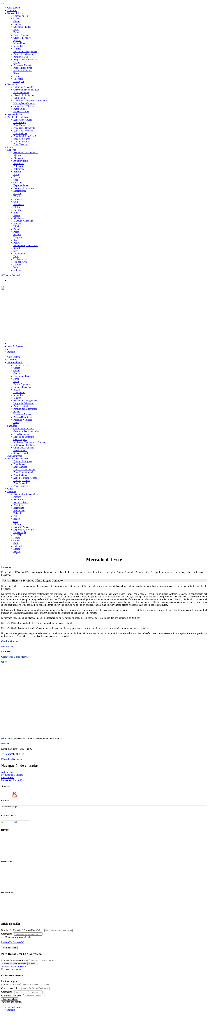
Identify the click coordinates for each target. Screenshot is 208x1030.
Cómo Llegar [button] (43, 580)
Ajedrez (17, 155)
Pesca (16, 231)
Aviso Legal (7, 841)
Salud (4, 875)
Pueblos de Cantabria (17, 117)
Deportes (11, 149)
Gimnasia (18, 199)
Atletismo (18, 158)
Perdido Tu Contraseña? (12, 942)
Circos (16, 21)
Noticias (5, 852)
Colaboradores (8, 849)
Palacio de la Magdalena (25, 51)
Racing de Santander (11, 883)
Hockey (17, 210)
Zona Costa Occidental (24, 128)
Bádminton (18, 163)
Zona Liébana (20, 133)
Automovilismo (20, 160)
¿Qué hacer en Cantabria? (13, 909)
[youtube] (19, 794)
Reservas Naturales (22, 70)
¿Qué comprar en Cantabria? (15, 904)
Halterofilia (18, 204)
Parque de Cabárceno (23, 54)
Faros (16, 29)
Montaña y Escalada (23, 221)
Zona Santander (21, 141)
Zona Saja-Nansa (21, 139)
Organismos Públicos (23, 106)
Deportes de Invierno (23, 188)
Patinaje (17, 229)
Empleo (5, 878)
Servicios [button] (28, 580)
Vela (15, 267)
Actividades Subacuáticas (25, 152)
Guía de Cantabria (10, 917)
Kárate (16, 215)
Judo (15, 212)
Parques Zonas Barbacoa (25, 59)
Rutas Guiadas (20, 108)
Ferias (16, 32)
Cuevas (17, 24)
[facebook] (10, 794)
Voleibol (17, 270)
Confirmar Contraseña (12, 995)
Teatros (16, 76)
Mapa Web (6, 847)
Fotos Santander (21, 92)
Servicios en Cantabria (12, 907)
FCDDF (17, 193)
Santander (12, 84)
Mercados (18, 46)
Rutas (16, 73)
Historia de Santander (23, 95)
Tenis (16, 256)
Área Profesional (15, 346)
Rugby (16, 242)
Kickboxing (19, 218)
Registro (11, 351)
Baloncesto (18, 166)
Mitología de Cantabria (24, 103)
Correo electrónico (10, 988)
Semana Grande (21, 111)
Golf (15, 201)
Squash (16, 248)
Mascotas (5, 881)
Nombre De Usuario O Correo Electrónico (21, 930)
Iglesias (17, 40)
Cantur (4, 872)
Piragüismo (18, 237)
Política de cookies (10, 844)
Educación (6, 886)
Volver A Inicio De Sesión (13, 966)
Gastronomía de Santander (26, 89)
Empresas (12, 10)
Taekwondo (19, 253)
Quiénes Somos (8, 836)
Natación (17, 223)
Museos (17, 48)
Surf (15, 251)
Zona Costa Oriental (23, 130)
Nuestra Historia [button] (12, 580)
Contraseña (6, 934)
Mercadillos (19, 43)
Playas (16, 62)
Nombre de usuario (10, 984)
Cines (10, 147)
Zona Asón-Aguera (22, 119)
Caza (15, 180)
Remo (16, 240)
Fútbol (16, 196)
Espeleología (19, 190)
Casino (16, 18)
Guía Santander (14, 7)
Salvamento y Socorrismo (25, 245)
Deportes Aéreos (21, 185)
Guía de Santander (10, 915)
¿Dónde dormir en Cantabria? (15, 901)
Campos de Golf (21, 16)
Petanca (17, 234)
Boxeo (16, 177)
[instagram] (14, 794)
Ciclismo (17, 182)
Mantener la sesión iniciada (17, 937)
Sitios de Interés (15, 13)
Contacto (5, 838)
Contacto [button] (57, 580)
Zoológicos (18, 81)
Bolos (16, 174)
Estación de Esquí (22, 27)
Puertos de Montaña (23, 65)
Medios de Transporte (11, 870)
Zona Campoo (20, 125)
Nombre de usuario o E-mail (14, 960)
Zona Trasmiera (20, 144)
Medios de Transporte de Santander (30, 100)
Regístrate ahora (9, 999)
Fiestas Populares (21, 35)
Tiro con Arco (20, 262)
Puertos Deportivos (22, 68)
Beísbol (17, 171)
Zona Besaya (19, 122)
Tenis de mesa (20, 259)
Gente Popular (20, 98)
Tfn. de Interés (8, 867)
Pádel (16, 226)
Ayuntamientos (14, 114)
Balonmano (19, 169)
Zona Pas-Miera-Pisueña (25, 136)
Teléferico (18, 78)
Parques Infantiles (21, 57)
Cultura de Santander (23, 87)
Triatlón (17, 264)
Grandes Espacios (22, 37)
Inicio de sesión (14, 1007)
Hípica (16, 207)
